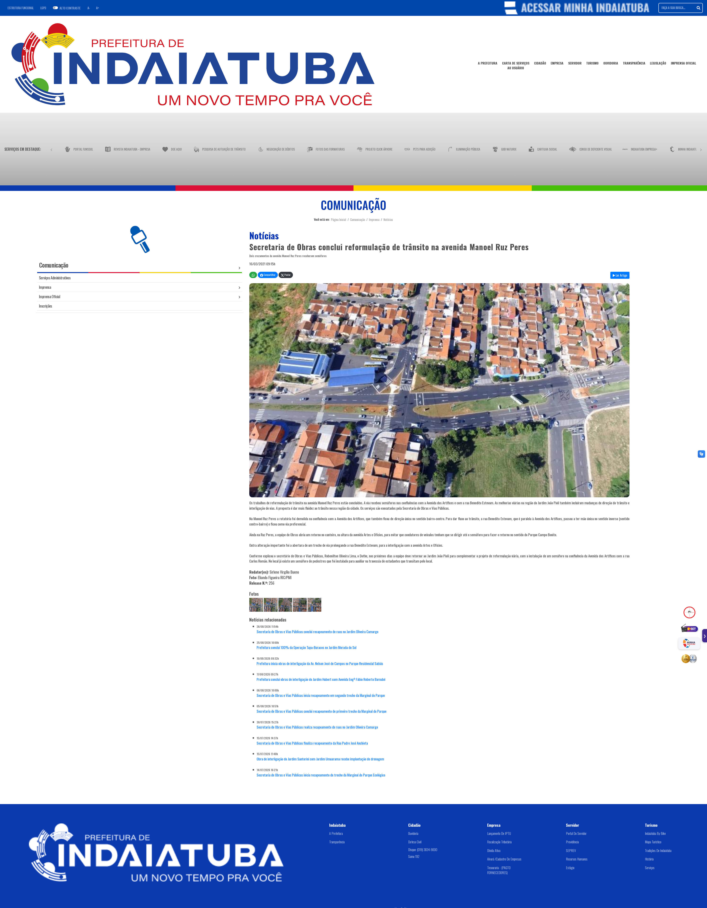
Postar (287, 275)
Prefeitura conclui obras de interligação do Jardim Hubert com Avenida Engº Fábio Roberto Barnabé (321, 679)
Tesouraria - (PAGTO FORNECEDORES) (499, 870)
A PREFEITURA (487, 63)
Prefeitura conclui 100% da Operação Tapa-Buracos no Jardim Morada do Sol (306, 647)
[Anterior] (51, 149)
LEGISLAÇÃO (658, 63)
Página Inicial (338, 219)
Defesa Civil (414, 841)
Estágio (570, 867)
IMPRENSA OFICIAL (683, 63)
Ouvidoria (413, 833)
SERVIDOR (575, 63)
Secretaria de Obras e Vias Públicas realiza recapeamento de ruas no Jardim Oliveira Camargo (317, 727)
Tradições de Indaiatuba (658, 850)
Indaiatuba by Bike (655, 833)
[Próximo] (701, 149)
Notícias (388, 219)
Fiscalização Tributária (499, 841)
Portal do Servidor (576, 833)
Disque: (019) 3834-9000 (422, 849)
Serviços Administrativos (55, 277)
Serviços (650, 867)
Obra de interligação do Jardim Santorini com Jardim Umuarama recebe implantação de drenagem (320, 759)
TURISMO (592, 63)
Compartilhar (269, 275)
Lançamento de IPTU (499, 833)
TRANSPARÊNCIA (634, 63)
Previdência (572, 841)
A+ (97, 8)
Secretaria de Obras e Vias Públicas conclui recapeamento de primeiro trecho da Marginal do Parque (321, 711)
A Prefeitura (336, 833)
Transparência (337, 841)
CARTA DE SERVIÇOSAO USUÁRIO (515, 65)
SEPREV (571, 850)
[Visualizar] (256, 604)
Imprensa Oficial (49, 296)
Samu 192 (413, 856)
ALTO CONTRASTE (70, 8)
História (649, 859)
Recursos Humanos (577, 859)
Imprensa (374, 219)
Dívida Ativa (493, 850)
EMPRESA (557, 63)
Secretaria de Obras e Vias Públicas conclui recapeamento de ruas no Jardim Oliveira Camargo (317, 631)
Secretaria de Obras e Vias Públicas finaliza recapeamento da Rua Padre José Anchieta (312, 743)
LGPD (43, 8)
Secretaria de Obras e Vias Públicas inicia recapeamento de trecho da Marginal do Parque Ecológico (321, 775)
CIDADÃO (540, 63)
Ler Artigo (621, 275)
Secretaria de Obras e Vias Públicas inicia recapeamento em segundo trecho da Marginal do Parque (321, 695)
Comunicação (357, 219)
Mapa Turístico (653, 841)
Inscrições (45, 306)
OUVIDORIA (610, 63)
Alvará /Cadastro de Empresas (504, 859)
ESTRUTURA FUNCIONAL (21, 8)
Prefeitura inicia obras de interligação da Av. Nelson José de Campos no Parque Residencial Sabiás (320, 663)
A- (88, 8)
